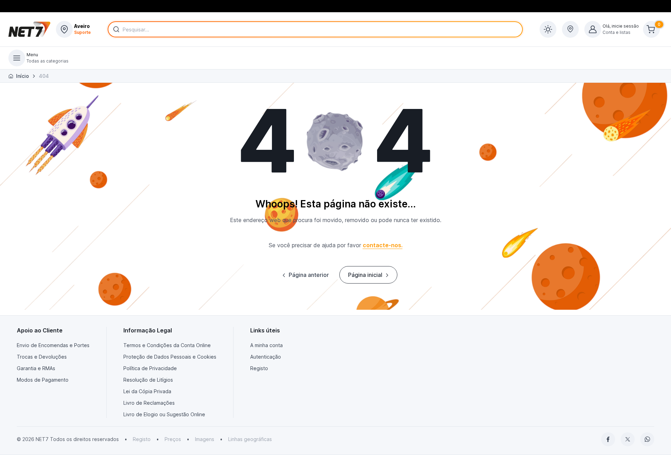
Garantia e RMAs (36, 368)
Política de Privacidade (150, 368)
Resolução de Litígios (148, 380)
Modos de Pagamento (42, 380)
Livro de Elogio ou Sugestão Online (164, 414)
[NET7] (29, 29)
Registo (259, 368)
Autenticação (265, 357)
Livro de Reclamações (149, 403)
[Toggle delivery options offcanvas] (570, 29)
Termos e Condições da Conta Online (167, 345)
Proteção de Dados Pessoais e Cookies (169, 357)
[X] (628, 439)
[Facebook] (608, 439)
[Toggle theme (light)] (548, 29)
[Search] (115, 29)
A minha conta (266, 345)
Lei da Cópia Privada (147, 391)
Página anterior (309, 274)
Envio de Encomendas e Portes (53, 345)
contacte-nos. (383, 245)
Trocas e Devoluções (42, 357)
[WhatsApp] (647, 439)
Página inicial (365, 274)
